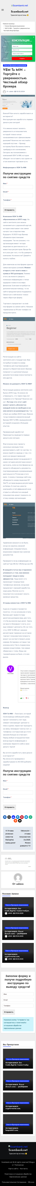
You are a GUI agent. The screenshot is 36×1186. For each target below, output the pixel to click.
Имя (5, 184)
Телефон (7, 200)
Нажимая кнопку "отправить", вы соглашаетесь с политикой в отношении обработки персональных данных (21, 56)
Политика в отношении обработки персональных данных (18, 1175)
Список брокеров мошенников (15, 65)
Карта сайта (13, 1169)
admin (11, 91)
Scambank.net (19, 11)
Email (5, 192)
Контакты (24, 1169)
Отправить (9, 210)
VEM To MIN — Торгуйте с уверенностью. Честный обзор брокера (15, 78)
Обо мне (31, 1182)
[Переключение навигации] (2, 10)
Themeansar (19, 1165)
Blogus (32, 1162)
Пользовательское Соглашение (14, 1182)
